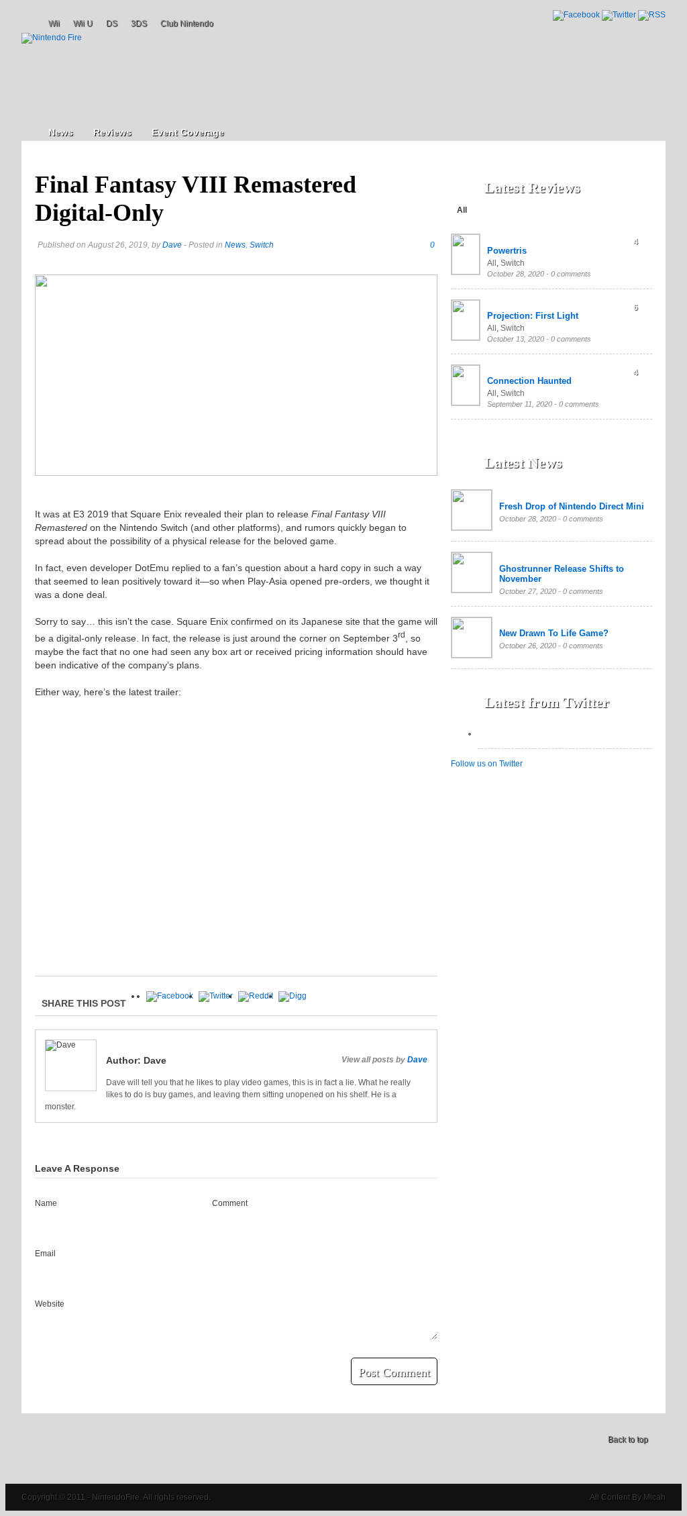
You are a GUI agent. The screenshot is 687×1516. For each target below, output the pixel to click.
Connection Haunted (529, 381)
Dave (172, 245)
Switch (262, 245)
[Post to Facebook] (169, 996)
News (60, 132)
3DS (139, 23)
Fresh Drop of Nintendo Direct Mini (571, 506)
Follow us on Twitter (487, 763)
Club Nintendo (186, 23)
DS (111, 23)
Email (45, 1253)
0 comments (571, 274)
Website (49, 1304)
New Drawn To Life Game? (554, 633)
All (462, 210)
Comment (230, 1203)
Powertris (507, 251)
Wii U (83, 23)
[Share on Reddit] (255, 996)
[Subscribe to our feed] (652, 14)
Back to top (628, 1439)
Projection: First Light (532, 316)
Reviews (112, 132)
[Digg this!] (292, 996)
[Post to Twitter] (216, 996)
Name (46, 1203)
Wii (54, 23)
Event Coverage (188, 132)
